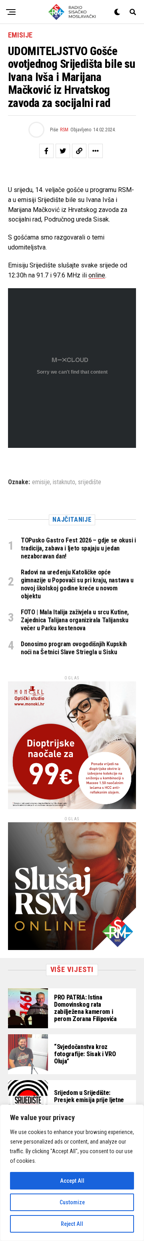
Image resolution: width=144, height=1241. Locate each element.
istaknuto (64, 482)
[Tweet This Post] (63, 151)
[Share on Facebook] (46, 151)
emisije (41, 482)
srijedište (89, 482)
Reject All (72, 1224)
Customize (72, 1202)
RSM (64, 130)
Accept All (72, 1181)
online (96, 275)
